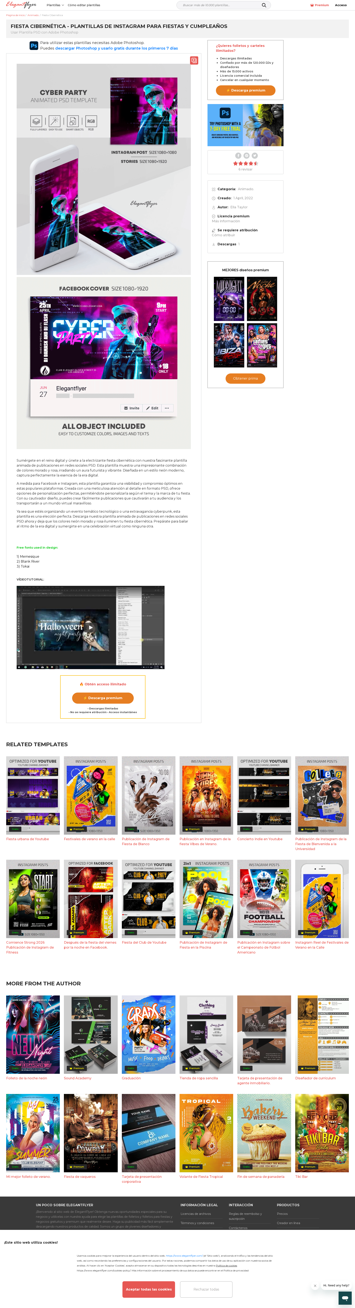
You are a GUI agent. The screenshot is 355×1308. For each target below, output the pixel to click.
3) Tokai (23, 566)
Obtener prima (245, 379)
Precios (282, 1214)
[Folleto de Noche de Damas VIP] (262, 345)
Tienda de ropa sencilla (199, 1078)
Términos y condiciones (197, 1223)
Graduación (131, 1078)
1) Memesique (28, 556)
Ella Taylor (239, 207)
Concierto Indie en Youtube (259, 839)
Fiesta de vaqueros (80, 1177)
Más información (226, 221)
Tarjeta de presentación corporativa (142, 1179)
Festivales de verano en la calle (89, 839)
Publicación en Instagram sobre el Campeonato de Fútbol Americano (263, 947)
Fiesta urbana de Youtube (27, 839)
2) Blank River (28, 561)
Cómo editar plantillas (84, 5)
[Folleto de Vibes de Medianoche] (229, 299)
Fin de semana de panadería (261, 1177)
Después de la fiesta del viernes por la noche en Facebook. (90, 945)
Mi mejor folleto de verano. (28, 1177)
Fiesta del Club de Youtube (144, 942)
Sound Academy (77, 1078)
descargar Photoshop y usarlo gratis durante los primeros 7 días (116, 48)
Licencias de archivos (196, 1214)
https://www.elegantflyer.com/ (184, 1255)
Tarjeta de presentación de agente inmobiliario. (259, 1080)
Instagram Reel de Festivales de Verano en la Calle (322, 945)
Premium (322, 5)
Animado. (246, 189)
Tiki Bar (301, 1177)
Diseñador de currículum (315, 1078)
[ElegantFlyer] (21, 5)
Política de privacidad (236, 1270)
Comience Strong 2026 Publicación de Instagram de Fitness (30, 947)
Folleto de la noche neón (26, 1078)
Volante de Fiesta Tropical (201, 1177)
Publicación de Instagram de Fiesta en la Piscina (203, 945)
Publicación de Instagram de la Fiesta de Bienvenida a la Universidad (321, 844)
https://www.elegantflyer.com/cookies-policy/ (103, 1270)
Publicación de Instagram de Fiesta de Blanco (145, 841)
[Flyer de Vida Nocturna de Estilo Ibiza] (229, 345)
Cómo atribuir (223, 235)
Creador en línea (288, 1223)
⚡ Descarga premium (102, 698)
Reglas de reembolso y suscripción (245, 1216)
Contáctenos (238, 1228)
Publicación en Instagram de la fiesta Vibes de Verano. (205, 841)
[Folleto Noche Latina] (262, 299)
